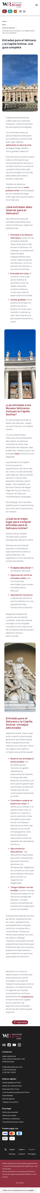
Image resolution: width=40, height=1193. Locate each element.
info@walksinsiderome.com (12, 1067)
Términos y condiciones (11, 1119)
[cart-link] (24, 11)
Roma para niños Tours (10, 1089)
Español (32, 1149)
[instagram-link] (19, 1045)
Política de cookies (9, 1115)
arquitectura (27, 996)
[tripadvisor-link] (4, 1045)
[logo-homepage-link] (12, 5)
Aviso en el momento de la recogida (18, 1190)
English (12, 1149)
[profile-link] (20, 11)
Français (12, 1154)
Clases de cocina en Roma (12, 1086)
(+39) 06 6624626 (9, 1070)
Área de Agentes (8, 1099)
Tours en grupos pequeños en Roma (15, 1092)
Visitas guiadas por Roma (11, 1082)
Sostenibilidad (7, 1095)
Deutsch (22, 1154)
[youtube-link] (14, 1045)
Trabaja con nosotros (10, 1102)
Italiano (22, 1149)
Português (32, 1154)
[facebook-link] (9, 1045)
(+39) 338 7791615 (9, 1072)
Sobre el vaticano (8, 28)
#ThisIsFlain (20, 1183)
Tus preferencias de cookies (12, 1122)
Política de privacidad (10, 1112)
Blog (4, 24)
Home (4, 21)
